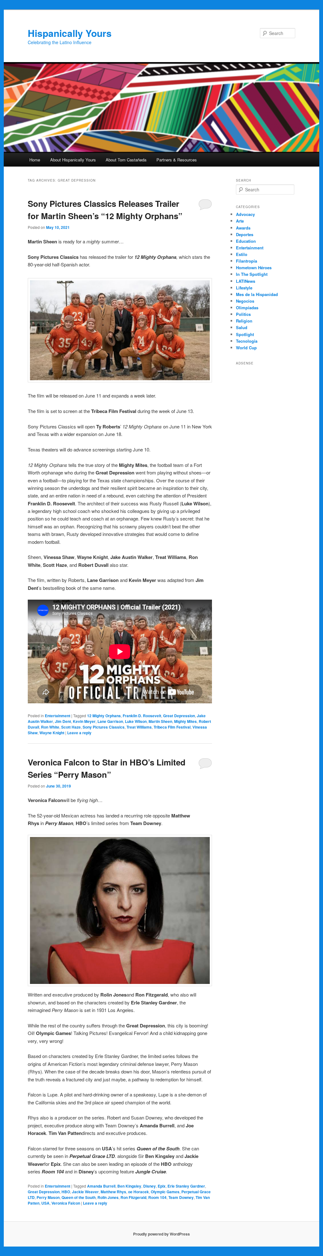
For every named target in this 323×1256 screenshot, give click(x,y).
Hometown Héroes (254, 267)
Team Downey (181, 1197)
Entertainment (57, 715)
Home (34, 160)
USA (45, 1203)
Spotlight (245, 334)
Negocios (245, 301)
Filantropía (246, 261)
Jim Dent (63, 721)
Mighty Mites (185, 721)
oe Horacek (138, 1192)
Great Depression (179, 715)
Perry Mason (48, 1197)
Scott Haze (71, 727)
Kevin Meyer (84, 721)
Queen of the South (79, 1197)
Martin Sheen (160, 721)
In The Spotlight (251, 274)
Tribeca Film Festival (172, 727)
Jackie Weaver (85, 1192)
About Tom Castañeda (126, 160)
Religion (244, 321)
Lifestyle (244, 288)
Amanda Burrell (101, 1186)
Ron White (50, 727)
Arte (240, 221)
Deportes (244, 234)
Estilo (241, 254)
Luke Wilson (136, 721)
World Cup (246, 348)
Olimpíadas (247, 308)
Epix (162, 1186)
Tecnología (246, 341)
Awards (243, 228)
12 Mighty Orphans (104, 715)
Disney (149, 1186)
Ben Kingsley (129, 1186)
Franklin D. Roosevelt (142, 715)
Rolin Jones (108, 1197)
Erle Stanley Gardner (186, 1186)
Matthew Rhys (113, 1192)
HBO (66, 1192)
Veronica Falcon (65, 1203)
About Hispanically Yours (73, 160)
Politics (243, 314)
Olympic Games (165, 1192)
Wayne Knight (51, 733)
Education (246, 241)
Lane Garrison (110, 721)
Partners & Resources (176, 160)
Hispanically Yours (70, 33)
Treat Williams (139, 727)
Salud (241, 327)
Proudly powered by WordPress (161, 1234)
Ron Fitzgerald (133, 1197)
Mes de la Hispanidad (257, 294)
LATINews (245, 281)
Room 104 (157, 1197)
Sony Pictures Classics (104, 727)
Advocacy (245, 214)
